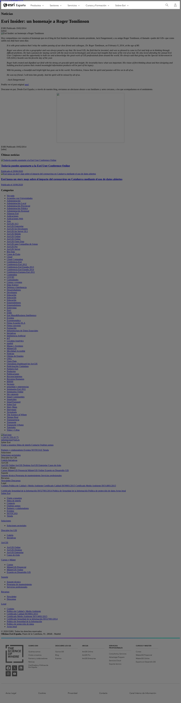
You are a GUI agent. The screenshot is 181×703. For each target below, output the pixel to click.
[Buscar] (167, 5)
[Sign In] (175, 5)
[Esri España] (14, 5)
